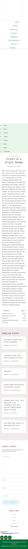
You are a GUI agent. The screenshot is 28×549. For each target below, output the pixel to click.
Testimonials (7, 151)
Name (4, 480)
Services (6, 132)
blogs (14, 33)
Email (4, 488)
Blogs (5, 144)
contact (14, 44)
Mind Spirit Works (13, 546)
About (5, 129)
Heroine (7, 371)
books (13, 48)
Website (5, 496)
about (15, 26)
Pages (5, 147)
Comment (6, 456)
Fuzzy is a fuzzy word (23, 315)
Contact (6, 136)
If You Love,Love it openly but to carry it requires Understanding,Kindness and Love (10, 316)
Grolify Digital (23, 546)
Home (5, 125)
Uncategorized (14, 156)
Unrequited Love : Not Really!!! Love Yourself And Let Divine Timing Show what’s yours (14, 405)
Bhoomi (11, 166)
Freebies (6, 140)
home (17, 22)
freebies (14, 37)
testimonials (14, 40)
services (14, 29)
